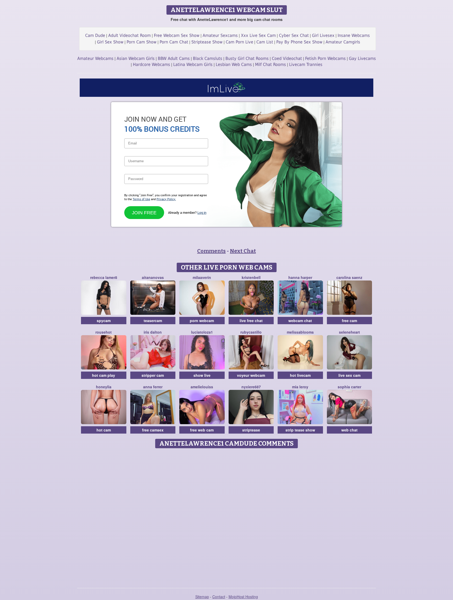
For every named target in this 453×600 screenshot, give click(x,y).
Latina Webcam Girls (193, 64)
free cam (349, 320)
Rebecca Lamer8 (103, 277)
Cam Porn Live (239, 42)
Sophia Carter (349, 386)
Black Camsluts (207, 58)
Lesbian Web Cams (234, 64)
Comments (211, 251)
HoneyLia (103, 386)
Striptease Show (207, 42)
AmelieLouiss (202, 386)
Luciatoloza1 (202, 332)
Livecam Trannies (305, 64)
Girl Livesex (323, 35)
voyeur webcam (251, 375)
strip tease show (300, 430)
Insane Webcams (354, 35)
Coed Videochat (287, 58)
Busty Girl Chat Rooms (247, 58)
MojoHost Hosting (243, 596)
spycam (104, 320)
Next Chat (243, 251)
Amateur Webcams (95, 58)
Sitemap (202, 596)
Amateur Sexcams (220, 35)
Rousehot (103, 332)
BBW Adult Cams (174, 58)
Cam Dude (95, 35)
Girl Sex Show (110, 42)
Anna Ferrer (153, 386)
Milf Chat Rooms (270, 64)
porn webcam (202, 320)
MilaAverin (202, 277)
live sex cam (349, 375)
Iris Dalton (153, 332)
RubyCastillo (251, 332)
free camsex (153, 430)
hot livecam (300, 375)
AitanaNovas (153, 277)
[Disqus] (226, 516)
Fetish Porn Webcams (325, 58)
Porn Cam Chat (174, 42)
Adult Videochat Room (129, 35)
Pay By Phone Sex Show (299, 42)
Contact (218, 596)
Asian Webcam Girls (136, 58)
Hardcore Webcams (151, 64)
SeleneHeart (349, 332)
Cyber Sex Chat (294, 35)
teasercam (153, 320)
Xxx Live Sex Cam (258, 35)
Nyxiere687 (251, 386)
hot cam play (103, 375)
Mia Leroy (300, 386)
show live (202, 375)
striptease (251, 430)
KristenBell (251, 277)
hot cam (103, 430)
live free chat (251, 320)
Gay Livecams (362, 58)
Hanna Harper (300, 277)
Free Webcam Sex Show (176, 35)
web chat (349, 430)
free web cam (202, 430)
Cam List (264, 42)
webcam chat (300, 320)
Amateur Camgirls (343, 42)
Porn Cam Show (142, 42)
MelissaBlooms (300, 332)
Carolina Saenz (349, 277)
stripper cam (153, 375)
